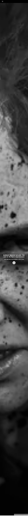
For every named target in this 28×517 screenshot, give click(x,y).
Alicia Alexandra (14, 259)
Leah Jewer (6, 259)
